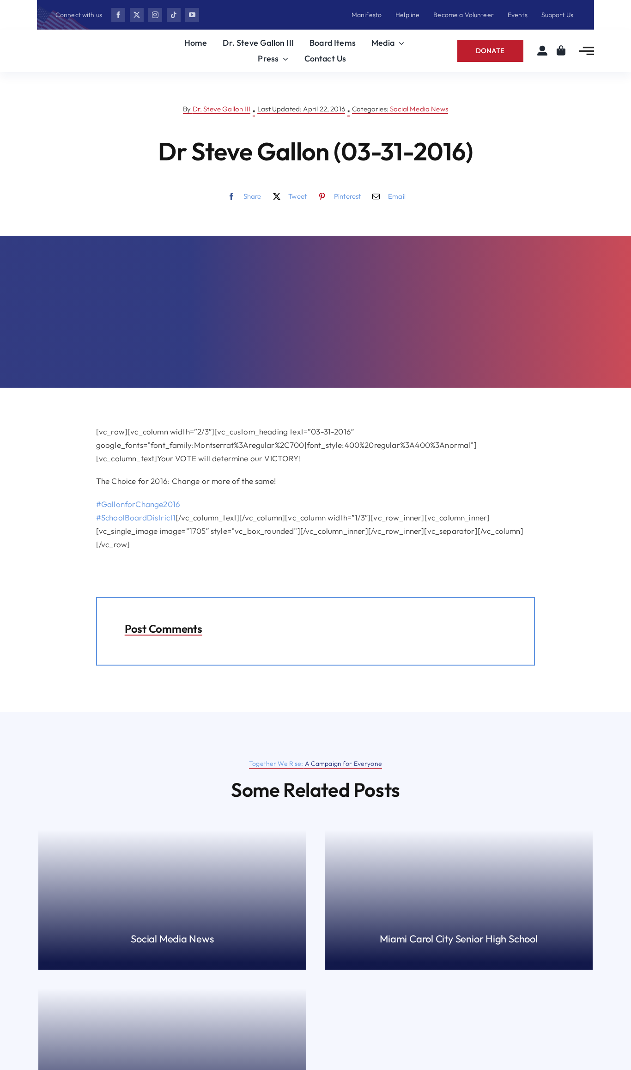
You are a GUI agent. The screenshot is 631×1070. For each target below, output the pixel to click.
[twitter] (137, 15)
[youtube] (192, 15)
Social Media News (419, 108)
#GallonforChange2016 (138, 504)
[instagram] (155, 15)
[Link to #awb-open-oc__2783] (586, 50)
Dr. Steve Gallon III (221, 108)
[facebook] (118, 15)
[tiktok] (174, 15)
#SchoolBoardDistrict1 (136, 517)
